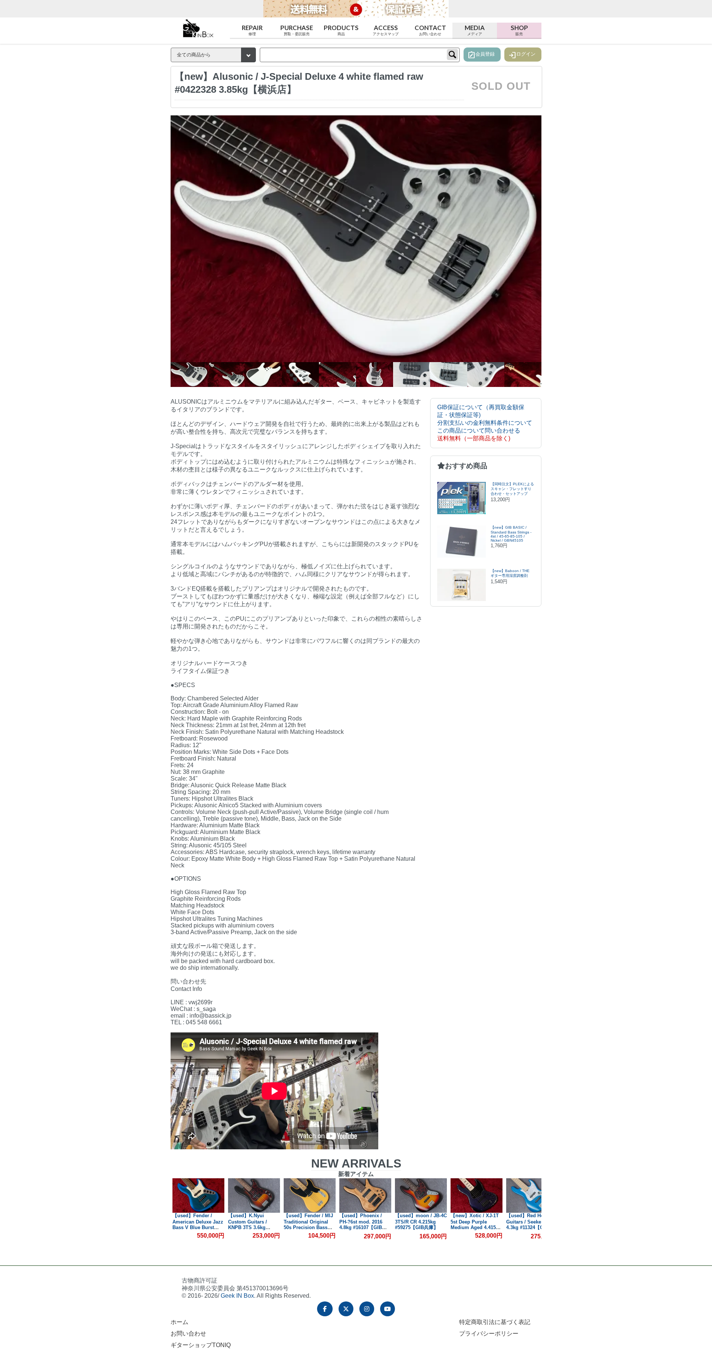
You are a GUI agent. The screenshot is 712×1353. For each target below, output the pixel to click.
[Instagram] (366, 1308)
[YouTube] (387, 1308)
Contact (430, 29)
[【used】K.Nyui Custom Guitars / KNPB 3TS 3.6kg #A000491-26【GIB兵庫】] (198, 1195)
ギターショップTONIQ (201, 1345)
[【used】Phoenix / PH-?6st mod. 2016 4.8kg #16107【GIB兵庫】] (310, 1195)
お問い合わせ (188, 1333)
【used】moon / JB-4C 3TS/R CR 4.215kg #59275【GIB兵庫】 (365, 1221)
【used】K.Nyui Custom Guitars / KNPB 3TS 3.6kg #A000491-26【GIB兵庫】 (195, 1227)
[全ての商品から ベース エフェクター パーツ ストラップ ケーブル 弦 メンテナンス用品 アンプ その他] (213, 54)
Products (341, 29)
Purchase (296, 29)
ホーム (179, 1322)
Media (475, 29)
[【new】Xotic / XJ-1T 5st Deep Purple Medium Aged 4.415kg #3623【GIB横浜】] (421, 1195)
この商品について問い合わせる (478, 430)
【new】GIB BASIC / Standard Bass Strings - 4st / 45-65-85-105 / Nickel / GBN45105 (511, 533)
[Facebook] (325, 1308)
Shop (519, 29)
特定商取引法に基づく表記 (494, 1322)
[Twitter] (346, 1308)
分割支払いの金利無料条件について (484, 423)
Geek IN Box (237, 1296)
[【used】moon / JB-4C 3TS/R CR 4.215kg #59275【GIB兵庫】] (365, 1195)
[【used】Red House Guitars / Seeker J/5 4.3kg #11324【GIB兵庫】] (476, 1195)
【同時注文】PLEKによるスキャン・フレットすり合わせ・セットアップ (512, 489)
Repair (252, 29)
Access (386, 29)
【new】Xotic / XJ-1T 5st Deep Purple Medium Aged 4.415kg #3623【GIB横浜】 (420, 1224)
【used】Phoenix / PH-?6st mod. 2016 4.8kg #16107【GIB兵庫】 (307, 1225)
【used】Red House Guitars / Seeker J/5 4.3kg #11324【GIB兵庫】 (474, 1225)
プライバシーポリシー (488, 1333)
